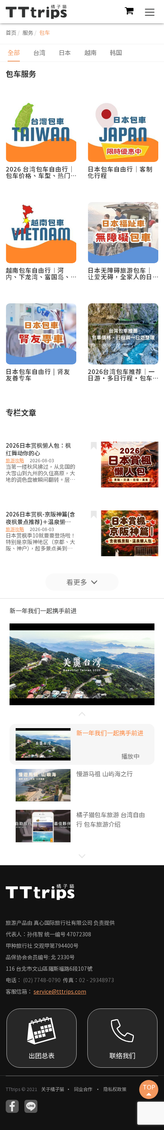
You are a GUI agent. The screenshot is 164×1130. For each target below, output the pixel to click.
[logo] (36, 10)
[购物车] (129, 11)
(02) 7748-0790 (42, 980)
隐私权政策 (114, 1089)
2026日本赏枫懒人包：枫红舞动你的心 (38, 449)
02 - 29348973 (96, 980)
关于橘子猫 (52, 1089)
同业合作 (83, 1089)
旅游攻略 (15, 460)
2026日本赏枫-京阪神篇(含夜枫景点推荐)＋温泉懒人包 (40, 518)
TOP (149, 1086)
